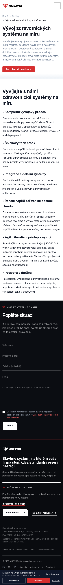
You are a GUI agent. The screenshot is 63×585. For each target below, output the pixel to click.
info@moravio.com (13, 503)
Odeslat (10, 425)
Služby (15, 16)
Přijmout (38, 580)
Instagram (34, 567)
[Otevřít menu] (57, 5)
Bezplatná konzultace (18, 69)
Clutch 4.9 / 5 (8, 550)
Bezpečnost (22, 550)
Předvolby (56, 581)
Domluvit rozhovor (42, 513)
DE (15, 567)
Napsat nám (12, 512)
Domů (5, 16)
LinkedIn (23, 567)
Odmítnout (14, 580)
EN (3, 567)
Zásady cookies (53, 574)
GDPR (32, 550)
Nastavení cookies (46, 550)
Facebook (50, 567)
